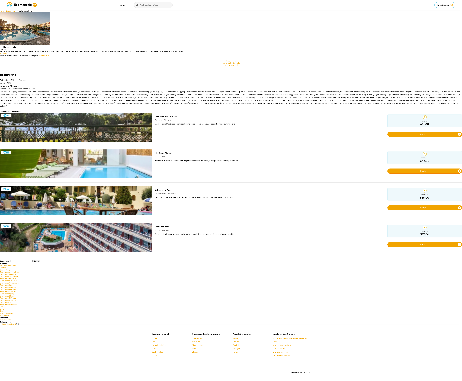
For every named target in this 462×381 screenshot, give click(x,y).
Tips (1, 311)
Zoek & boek (443, 5)
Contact (3, 268)
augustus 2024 (6, 320)
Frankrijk (235, 345)
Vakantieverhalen (6, 313)
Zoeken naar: (5, 261)
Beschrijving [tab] (231, 61)
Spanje (235, 338)
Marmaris (196, 348)
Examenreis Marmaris (8, 304)
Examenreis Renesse (281, 355)
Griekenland (237, 342)
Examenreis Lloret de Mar (9, 300)
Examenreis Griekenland (9, 281)
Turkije (235, 352)
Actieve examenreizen (8, 265)
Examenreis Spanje (7, 294)
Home (2, 11)
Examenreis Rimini (280, 352)
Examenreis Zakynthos (8, 287)
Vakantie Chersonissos (282, 345)
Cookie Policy (5, 270)
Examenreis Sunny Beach (9, 276)
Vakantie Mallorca (280, 348)
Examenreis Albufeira (8, 291)
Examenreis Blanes (7, 296)
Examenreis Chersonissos (9, 283)
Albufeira (196, 342)
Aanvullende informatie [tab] (231, 63)
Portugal (236, 348)
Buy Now (3, 53)
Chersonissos (197, 345)
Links (2, 309)
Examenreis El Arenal (8, 298)
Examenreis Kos (6, 285)
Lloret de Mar (197, 338)
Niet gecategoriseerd (8, 324)
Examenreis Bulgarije (8, 274)
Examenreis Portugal (8, 289)
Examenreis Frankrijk (8, 278)
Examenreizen (11, 11)
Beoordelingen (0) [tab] (231, 65)
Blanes (195, 352)
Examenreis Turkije (7, 302)
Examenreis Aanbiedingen (10, 272)
